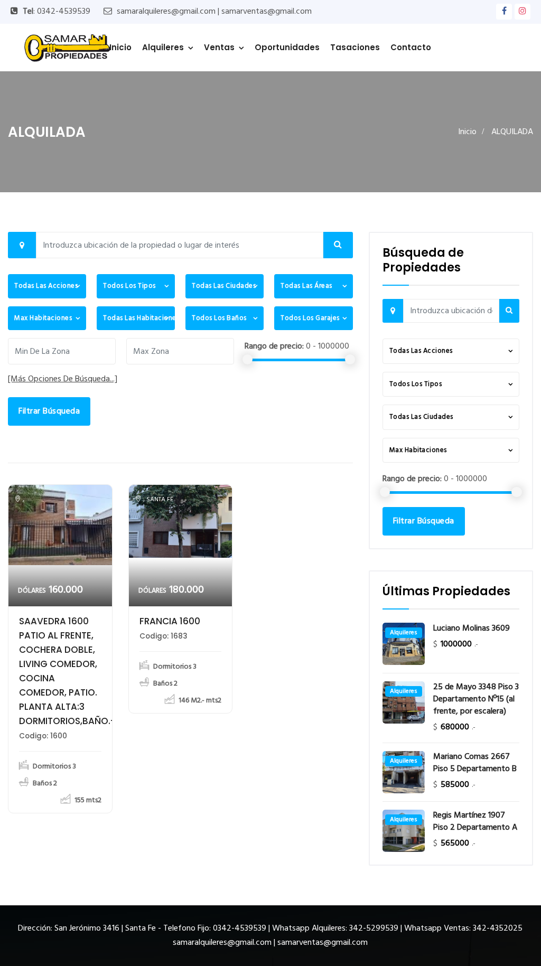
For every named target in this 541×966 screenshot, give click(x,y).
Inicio (120, 47)
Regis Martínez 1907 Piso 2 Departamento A (475, 822)
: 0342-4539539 (56, 11)
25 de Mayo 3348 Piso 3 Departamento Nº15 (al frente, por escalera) (476, 699)
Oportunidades (287, 47)
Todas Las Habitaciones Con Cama (139, 318)
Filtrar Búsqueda (49, 411)
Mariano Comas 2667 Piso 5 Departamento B (475, 763)
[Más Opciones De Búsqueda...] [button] (62, 379)
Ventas (219, 47)
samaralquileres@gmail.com (166, 11)
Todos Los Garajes (310, 318)
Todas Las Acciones (46, 286)
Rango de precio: (274, 346)
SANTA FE (159, 499)
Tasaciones (355, 47)
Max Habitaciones (43, 318)
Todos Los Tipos (129, 286)
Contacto (410, 47)
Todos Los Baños (219, 318)
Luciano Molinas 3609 (471, 629)
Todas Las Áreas (306, 286)
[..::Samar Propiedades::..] (67, 47)
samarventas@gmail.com (266, 11)
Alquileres (163, 47)
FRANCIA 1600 (169, 621)
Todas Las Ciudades (224, 286)
